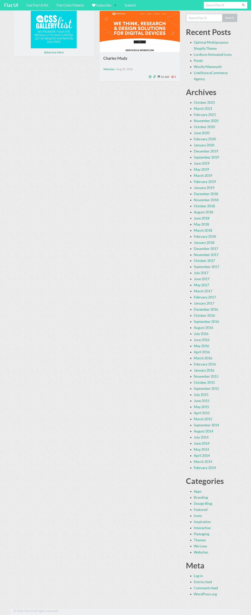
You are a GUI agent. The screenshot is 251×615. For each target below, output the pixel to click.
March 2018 (203, 230)
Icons (198, 516)
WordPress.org (205, 594)
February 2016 (205, 364)
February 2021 (205, 115)
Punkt (198, 61)
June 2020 (201, 133)
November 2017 (206, 255)
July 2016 (201, 334)
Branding (201, 497)
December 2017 (206, 249)
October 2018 (204, 206)
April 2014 (202, 455)
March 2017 (203, 291)
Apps (198, 491)
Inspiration (202, 522)
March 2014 (203, 462)
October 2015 (204, 382)
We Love (200, 546)
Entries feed (203, 582)
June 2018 (201, 218)
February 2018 (205, 236)
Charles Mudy (115, 58)
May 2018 (201, 224)
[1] (172, 76)
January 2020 (204, 145)
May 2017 (201, 285)
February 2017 (205, 297)
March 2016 (203, 358)
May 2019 (201, 169)
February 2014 (205, 468)
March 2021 (203, 108)
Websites (109, 69)
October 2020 (204, 127)
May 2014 (201, 449)
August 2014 (203, 431)
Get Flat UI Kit (37, 5)
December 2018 (206, 194)
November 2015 (206, 376)
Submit (130, 5)
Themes (200, 540)
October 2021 (204, 102)
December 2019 (206, 151)
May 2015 (201, 407)
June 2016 (201, 340)
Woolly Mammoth (208, 67)
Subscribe (103, 5)
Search (229, 17)
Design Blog (203, 503)
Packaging (201, 534)
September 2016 (206, 321)
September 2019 (206, 157)
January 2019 (204, 188)
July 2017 (201, 273)
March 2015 (203, 419)
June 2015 (201, 401)
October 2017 (204, 261)
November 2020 (206, 121)
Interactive (202, 528)
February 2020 (205, 139)
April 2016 (202, 352)
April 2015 (202, 413)
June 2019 (201, 163)
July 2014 (201, 437)
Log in (198, 576)
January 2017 (204, 303)
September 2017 (206, 267)
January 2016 (204, 370)
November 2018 (206, 200)
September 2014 (206, 425)
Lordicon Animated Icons (213, 54)
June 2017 (201, 279)
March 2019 (203, 175)
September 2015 (206, 388)
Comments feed (206, 588)
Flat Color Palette (70, 5)
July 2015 (201, 395)
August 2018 (203, 212)
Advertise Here (54, 52)
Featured (200, 510)
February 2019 (205, 182)
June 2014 (201, 443)
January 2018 (204, 242)
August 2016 (203, 328)
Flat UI (11, 5)
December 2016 (206, 309)
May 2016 (201, 346)
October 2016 (204, 315)
